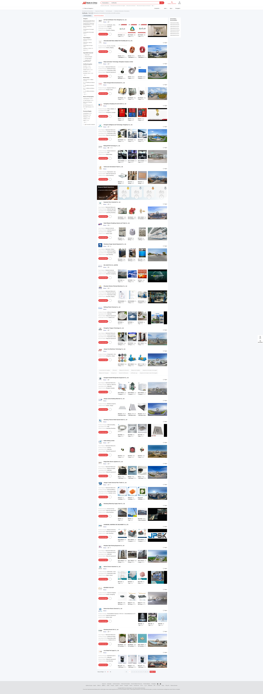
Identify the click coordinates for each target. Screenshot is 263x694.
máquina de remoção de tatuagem (150, 370)
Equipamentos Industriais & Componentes (88, 24)
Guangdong (87, 113)
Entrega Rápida (88, 58)
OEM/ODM (87, 54)
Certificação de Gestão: (103, 28)
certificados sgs (134, 373)
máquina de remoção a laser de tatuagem (148, 373)
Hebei (86, 120)
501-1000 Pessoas (88, 106)
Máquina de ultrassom (124, 370)
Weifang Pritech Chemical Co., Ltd (112, 307)
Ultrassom (115, 370)
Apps (171, 8)
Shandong (87, 115)
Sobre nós (104, 683)
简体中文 (99, 685)
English (94, 685)
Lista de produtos (87, 15)
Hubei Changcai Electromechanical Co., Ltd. (114, 82)
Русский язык (136, 685)
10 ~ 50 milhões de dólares (89, 83)
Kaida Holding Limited (109, 440)
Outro (85, 50)
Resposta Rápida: (102, 72)
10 (105, 671)
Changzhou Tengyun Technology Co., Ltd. (114, 328)
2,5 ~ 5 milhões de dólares (88, 89)
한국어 (141, 685)
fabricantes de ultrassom (131, 5)
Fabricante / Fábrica (87, 43)
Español (116, 685)
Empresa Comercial (87, 40)
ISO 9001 (86, 66)
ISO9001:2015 (88, 69)
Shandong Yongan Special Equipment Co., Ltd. (115, 244)
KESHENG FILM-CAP (109, 587)
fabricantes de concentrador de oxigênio (117, 5)
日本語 (108, 685)
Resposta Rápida (88, 56)
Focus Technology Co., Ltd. (129, 688)
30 (107, 671)
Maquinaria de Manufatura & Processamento (89, 21)
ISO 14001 (87, 68)
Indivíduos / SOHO (88, 48)
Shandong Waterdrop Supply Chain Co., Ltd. (114, 503)
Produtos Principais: (102, 25)
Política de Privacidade (125, 683)
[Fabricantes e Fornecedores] (89, 2)
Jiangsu (86, 118)
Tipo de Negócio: (101, 66)
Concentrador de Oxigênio (104, 370)
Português (126, 685)
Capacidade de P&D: (102, 26)
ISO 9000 (86, 71)
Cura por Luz (114, 373)
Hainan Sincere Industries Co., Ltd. (112, 566)
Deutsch (121, 685)
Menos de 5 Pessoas (87, 103)
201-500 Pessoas (88, 105)
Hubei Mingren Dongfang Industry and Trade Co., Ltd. (117, 223)
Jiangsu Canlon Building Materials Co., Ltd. (114, 398)
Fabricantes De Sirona (175, 30)
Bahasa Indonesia (174, 685)
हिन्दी (154, 685)
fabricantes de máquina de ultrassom (144, 5)
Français (112, 685)
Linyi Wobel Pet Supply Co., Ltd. (111, 650)
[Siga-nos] (160, 683)
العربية (145, 685)
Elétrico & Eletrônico (87, 27)
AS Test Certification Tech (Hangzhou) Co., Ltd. (115, 20)
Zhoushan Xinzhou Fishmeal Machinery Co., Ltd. (115, 286)
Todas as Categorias (88, 8)
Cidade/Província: (102, 30)
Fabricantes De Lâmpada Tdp (176, 31)
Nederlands (150, 685)
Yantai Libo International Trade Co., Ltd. (113, 166)
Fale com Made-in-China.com (136, 683)
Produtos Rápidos (146, 683)
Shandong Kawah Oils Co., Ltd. (111, 629)
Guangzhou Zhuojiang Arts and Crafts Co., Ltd (115, 103)
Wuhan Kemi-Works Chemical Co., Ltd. (113, 608)
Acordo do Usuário (116, 683)
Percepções (153, 683)
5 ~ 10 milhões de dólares (88, 86)
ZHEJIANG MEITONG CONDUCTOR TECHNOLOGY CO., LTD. (118, 41)
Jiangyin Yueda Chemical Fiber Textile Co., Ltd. (115, 482)
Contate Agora (104, 34)
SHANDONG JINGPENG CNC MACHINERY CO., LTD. (116, 524)
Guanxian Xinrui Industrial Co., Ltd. (112, 202)
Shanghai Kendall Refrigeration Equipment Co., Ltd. (116, 377)
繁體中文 (103, 685)
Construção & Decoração (88, 33)
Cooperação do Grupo (88, 46)
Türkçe (163, 685)
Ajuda (165, 8)
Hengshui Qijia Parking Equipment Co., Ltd (114, 545)
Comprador (156, 8)
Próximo (151, 671)
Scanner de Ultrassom (123, 373)
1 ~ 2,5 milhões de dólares (88, 91)
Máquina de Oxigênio (135, 370)
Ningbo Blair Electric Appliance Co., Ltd (113, 461)
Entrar (179, 3)
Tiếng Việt (167, 685)
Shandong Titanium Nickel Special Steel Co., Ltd (115, 419)
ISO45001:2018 (88, 73)
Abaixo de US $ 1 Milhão (88, 80)
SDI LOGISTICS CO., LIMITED (111, 265)
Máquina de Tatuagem (104, 373)
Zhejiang (86, 116)
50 (110, 671)
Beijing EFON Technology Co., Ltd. (112, 145)
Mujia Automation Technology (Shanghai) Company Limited (118, 61)
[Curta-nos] (157, 683)
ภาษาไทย (158, 685)
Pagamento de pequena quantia (87, 61)
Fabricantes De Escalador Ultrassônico (178, 24)
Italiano (131, 685)
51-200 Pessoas (88, 100)
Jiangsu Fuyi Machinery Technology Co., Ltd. (114, 349)
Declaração (109, 683)
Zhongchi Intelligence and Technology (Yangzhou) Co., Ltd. (118, 124)
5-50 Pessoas (88, 98)
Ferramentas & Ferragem (88, 30)
